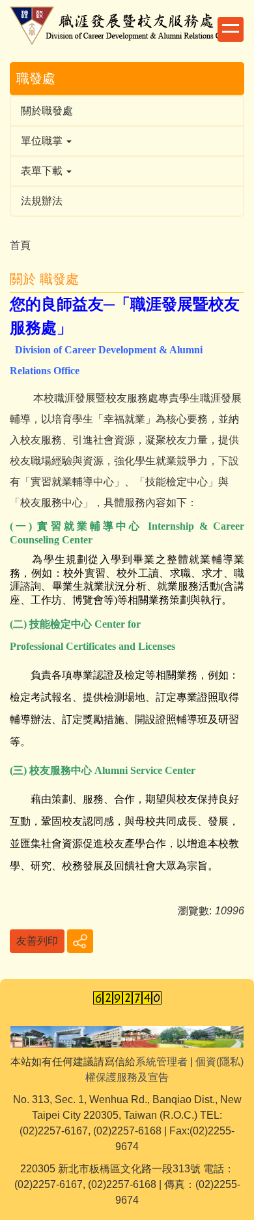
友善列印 (37, 940)
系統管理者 (161, 1061)
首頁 (20, 245)
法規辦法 (42, 200)
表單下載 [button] (43, 170)
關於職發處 (47, 110)
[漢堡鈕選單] (231, 29)
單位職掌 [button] (43, 140)
